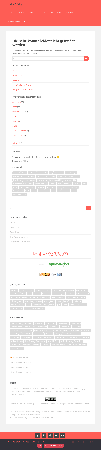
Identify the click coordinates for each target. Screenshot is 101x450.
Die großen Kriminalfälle (22, 90)
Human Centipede (41, 184)
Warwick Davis (72, 345)
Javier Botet (48, 334)
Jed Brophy (58, 334)
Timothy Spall (15, 345)
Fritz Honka (17, 180)
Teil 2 (54, 191)
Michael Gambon (17, 341)
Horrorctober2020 (70, 180)
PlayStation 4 (50, 187)
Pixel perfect (15, 414)
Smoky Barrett (18, 191)
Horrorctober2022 (19, 184)
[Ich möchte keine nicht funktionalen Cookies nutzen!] (98, 444)
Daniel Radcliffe (29, 327)
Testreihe (66, 191)
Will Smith (82, 345)
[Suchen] (86, 58)
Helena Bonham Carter (59, 330)
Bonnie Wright (50, 323)
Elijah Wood (77, 327)
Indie (59, 184)
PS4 (59, 187)
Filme (10, 13)
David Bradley (42, 327)
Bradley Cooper (63, 323)
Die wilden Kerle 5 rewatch (21, 362)
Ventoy (15, 70)
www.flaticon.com (32, 414)
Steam (34, 191)
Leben (84, 184)
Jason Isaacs (38, 334)
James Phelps (15, 334)
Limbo (15, 187)
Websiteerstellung (19, 194)
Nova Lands (17, 75)
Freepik (31, 417)
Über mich (69, 13)
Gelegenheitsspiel (29, 180)
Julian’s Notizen (20, 357)
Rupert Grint (78, 341)
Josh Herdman (26, 337)
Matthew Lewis (84, 337)
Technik (42, 13)
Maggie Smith (60, 337)
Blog (51, 173)
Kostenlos (77, 184)
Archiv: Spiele (19, 135)
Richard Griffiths (53, 341)
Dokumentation (18, 176)
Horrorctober (42, 180)
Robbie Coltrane (66, 341)
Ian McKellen (85, 330)
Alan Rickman (27, 323)
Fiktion (38, 176)
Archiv (15, 126)
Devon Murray (65, 327)
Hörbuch (52, 184)
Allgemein (16, 102)
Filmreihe (52, 176)
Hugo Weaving (74, 330)
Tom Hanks (46, 345)
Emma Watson (16, 330)
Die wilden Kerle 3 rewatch (21, 372)
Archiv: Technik (20, 131)
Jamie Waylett (27, 334)
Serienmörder (73, 187)
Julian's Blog (15, 4)
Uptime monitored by (40, 264)
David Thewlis (53, 327)
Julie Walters (38, 337)
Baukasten (32, 173)
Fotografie (22, 13)
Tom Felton (36, 345)
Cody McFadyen (71, 173)
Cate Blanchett (75, 323)
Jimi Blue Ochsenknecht (72, 334)
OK (40, 446)
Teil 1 (48, 191)
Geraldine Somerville (41, 330)
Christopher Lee (16, 327)
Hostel (30, 184)
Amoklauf (16, 173)
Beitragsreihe (42, 173)
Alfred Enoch (39, 323)
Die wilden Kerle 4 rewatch (21, 367)
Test (59, 191)
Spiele (32, 13)
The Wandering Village (21, 85)
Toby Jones (26, 345)
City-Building (59, 173)
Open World (30, 187)
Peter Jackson (40, 341)
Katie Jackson (48, 337)
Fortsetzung (62, 176)
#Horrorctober (55, 13)
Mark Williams (72, 337)
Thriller (74, 191)
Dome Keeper (18, 80)
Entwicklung (30, 176)
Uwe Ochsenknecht (58, 345)
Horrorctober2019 (55, 180)
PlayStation (40, 187)
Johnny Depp (15, 337)
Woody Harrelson (17, 348)
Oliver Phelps (29, 341)
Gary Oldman (27, 330)
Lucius (22, 187)
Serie (64, 187)
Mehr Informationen (53, 446)
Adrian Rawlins (16, 323)
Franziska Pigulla (73, 176)
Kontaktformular (15, 22)
